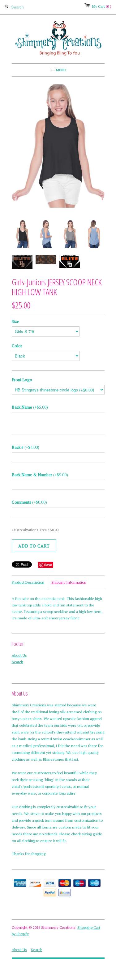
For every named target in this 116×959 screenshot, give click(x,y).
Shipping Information (68, 582)
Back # (25, 447)
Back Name (30, 407)
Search (17, 661)
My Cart (101, 6)
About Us (19, 655)
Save (48, 564)
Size (15, 321)
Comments (29, 502)
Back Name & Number (40, 474)
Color (17, 346)
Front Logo (22, 379)
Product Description (28, 582)
